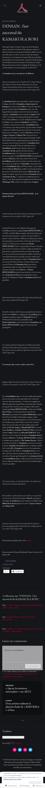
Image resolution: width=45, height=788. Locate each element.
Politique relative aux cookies (12, 779)
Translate (18, 743)
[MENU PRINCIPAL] (40, 5)
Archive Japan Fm (9, 21)
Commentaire (33, 666)
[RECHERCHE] (4, 5)
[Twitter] (20, 750)
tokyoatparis (10, 561)
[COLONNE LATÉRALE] (22, 720)
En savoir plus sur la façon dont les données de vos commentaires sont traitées (20, 674)
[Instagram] (15, 750)
